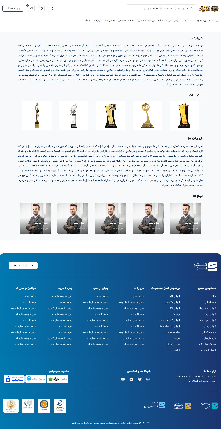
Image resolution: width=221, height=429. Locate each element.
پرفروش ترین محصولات (165, 288)
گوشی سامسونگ (207, 308)
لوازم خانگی (174, 350)
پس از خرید (65, 288)
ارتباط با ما (210, 371)
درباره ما (139, 288)
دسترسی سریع (207, 288)
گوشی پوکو (210, 326)
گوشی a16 (175, 296)
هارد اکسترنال (173, 344)
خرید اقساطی (137, 314)
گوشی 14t (175, 308)
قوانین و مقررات (26, 288)
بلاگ (214, 296)
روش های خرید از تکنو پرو (131, 302)
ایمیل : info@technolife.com (202, 381)
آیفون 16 (176, 314)
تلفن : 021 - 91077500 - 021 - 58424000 (196, 377)
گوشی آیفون (209, 314)
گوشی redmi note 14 (170, 320)
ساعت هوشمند (172, 332)
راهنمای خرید (137, 296)
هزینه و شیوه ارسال (134, 308)
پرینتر (177, 338)
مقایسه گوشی (209, 332)
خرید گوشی (210, 302)
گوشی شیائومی (208, 320)
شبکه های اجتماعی (139, 371)
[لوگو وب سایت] (209, 8)
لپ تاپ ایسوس (208, 350)
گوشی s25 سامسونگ (169, 326)
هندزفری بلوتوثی (207, 344)
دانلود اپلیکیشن (59, 371)
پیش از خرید (100, 288)
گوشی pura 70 (172, 302)
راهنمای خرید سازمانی (133, 320)
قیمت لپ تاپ (209, 338)
